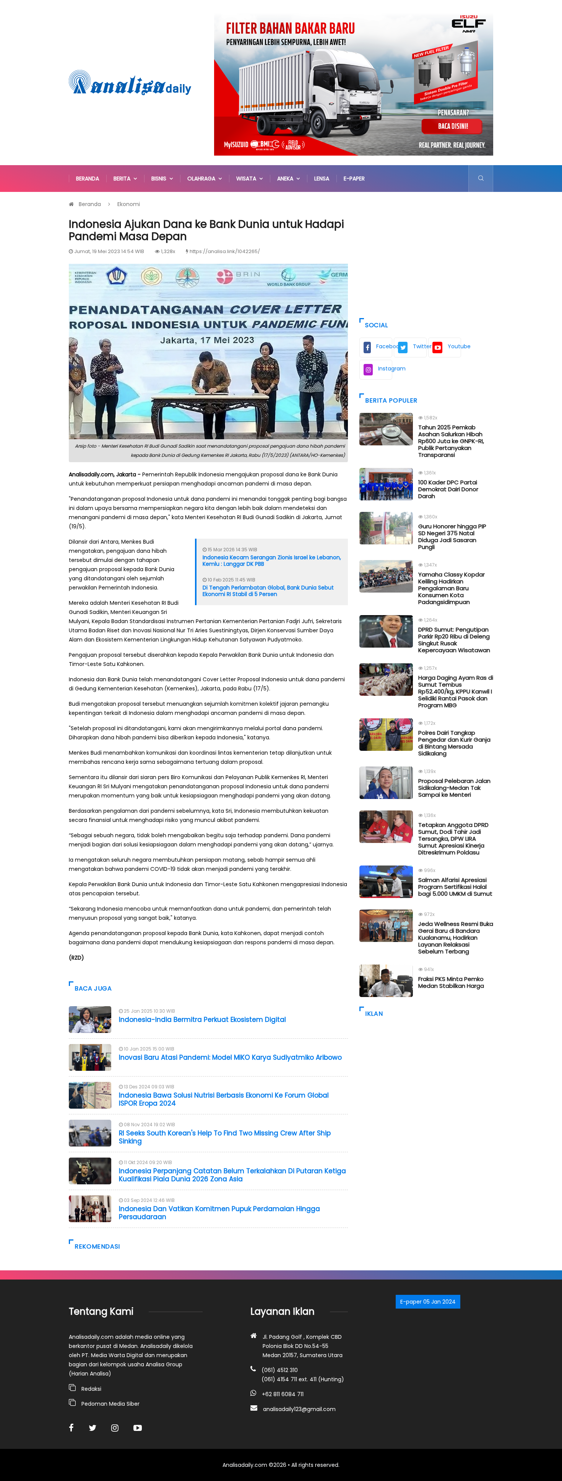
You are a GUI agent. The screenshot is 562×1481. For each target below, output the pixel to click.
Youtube (454, 346)
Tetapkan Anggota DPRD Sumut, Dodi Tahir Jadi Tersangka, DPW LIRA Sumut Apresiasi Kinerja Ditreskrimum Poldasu (453, 838)
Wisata (247, 178)
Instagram (385, 368)
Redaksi (91, 1389)
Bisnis (160, 178)
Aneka (286, 178)
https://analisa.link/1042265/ (225, 251)
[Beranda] (130, 82)
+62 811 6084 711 (283, 1394)
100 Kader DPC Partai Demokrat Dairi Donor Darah (448, 489)
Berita (123, 178)
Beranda (87, 178)
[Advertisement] (426, 253)
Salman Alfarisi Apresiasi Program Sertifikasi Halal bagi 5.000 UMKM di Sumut (455, 887)
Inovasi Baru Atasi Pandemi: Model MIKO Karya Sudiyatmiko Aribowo (230, 1057)
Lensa (321, 178)
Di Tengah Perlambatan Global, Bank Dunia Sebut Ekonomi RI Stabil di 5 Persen (268, 591)
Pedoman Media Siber (110, 1404)
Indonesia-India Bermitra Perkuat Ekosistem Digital (202, 1019)
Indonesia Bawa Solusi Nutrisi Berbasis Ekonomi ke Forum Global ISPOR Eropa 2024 (224, 1099)
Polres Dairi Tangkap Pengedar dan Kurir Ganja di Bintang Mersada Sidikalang (454, 743)
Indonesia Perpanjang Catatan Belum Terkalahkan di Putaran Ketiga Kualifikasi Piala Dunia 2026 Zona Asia (232, 1174)
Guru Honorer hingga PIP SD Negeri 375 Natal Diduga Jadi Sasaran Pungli (452, 536)
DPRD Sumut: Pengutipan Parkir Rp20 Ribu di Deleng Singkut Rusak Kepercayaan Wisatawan (454, 639)
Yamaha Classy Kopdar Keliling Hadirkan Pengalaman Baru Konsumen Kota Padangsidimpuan (451, 588)
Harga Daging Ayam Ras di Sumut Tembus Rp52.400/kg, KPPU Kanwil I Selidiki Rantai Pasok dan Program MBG (455, 691)
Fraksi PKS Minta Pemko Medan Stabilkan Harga (451, 982)
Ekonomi (128, 204)
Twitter (420, 346)
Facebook (384, 346)
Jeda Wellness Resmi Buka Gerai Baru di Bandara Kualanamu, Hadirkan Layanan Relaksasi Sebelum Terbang (455, 937)
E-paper (354, 178)
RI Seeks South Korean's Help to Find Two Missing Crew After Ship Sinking (225, 1137)
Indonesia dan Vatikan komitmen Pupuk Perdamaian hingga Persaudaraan (219, 1212)
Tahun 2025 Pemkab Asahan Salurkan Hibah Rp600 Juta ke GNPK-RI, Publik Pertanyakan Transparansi (451, 441)
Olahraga (202, 178)
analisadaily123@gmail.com (299, 1409)
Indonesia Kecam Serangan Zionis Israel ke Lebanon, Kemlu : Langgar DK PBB (272, 561)
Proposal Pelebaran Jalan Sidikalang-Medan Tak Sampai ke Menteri (454, 788)
